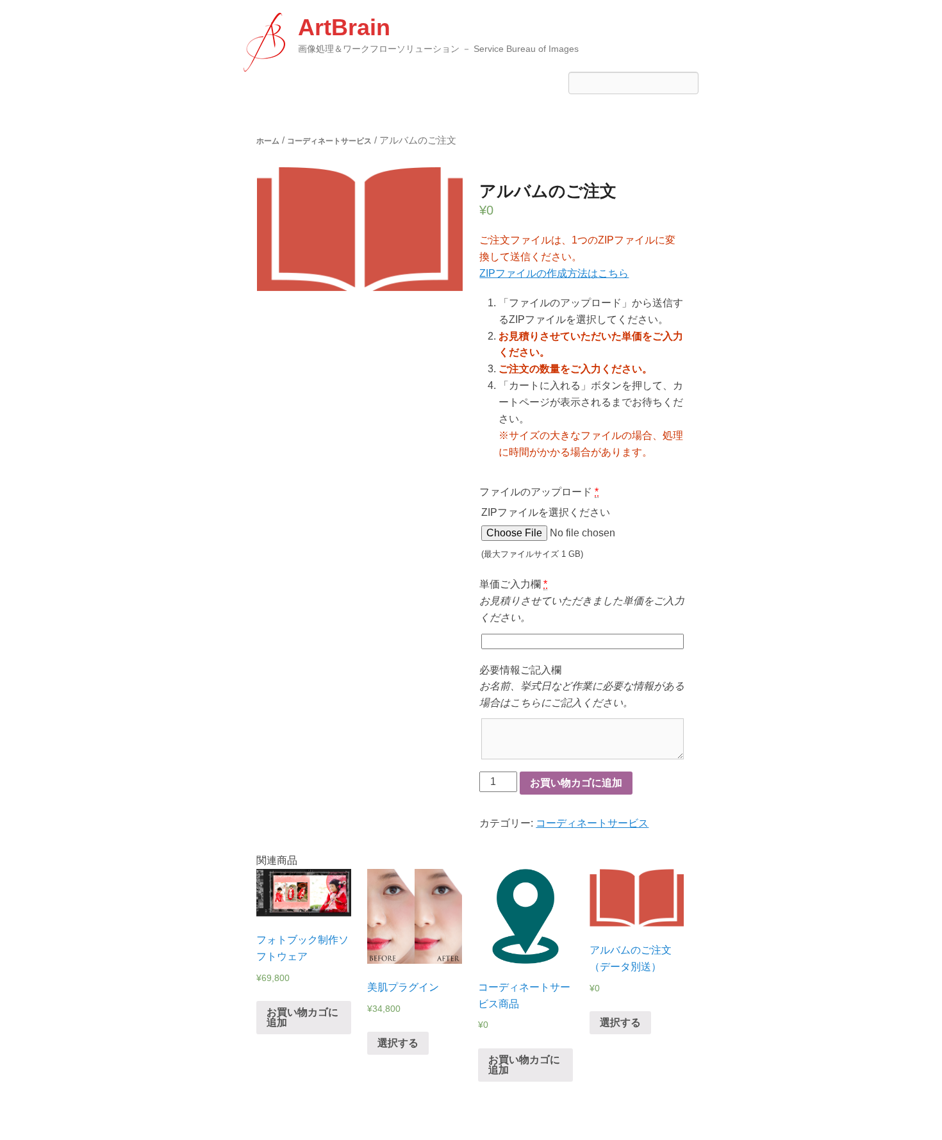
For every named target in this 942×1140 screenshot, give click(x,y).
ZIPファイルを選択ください (545, 533)
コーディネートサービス (329, 140)
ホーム (267, 140)
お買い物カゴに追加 (576, 782)
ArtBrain (344, 27)
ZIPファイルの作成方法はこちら (554, 273)
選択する (397, 1042)
